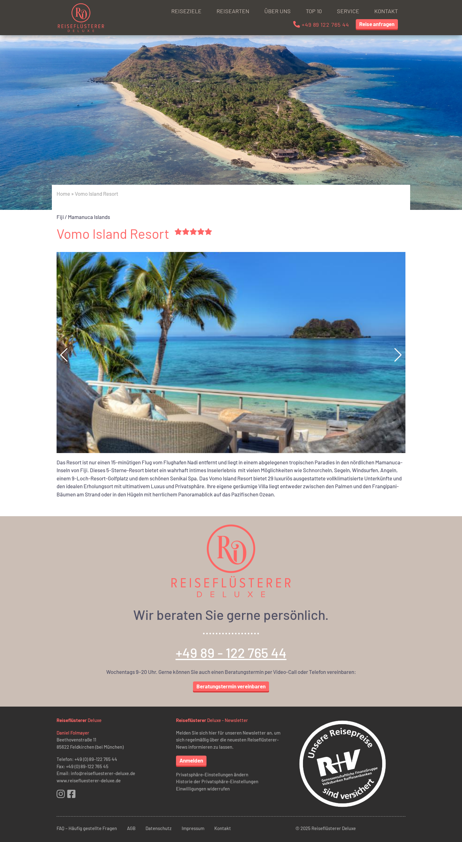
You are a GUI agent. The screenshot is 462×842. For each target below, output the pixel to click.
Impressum (193, 828)
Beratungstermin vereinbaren (231, 686)
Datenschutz (159, 828)
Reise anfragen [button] (376, 24)
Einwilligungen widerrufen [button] (203, 788)
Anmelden (191, 760)
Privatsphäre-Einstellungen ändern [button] (212, 774)
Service (348, 11)
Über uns (277, 11)
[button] (398, 355)
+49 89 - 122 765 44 (231, 652)
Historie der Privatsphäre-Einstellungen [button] (217, 781)
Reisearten (233, 11)
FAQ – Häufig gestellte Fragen (87, 828)
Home (63, 193)
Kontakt (386, 11)
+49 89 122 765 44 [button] (324, 24)
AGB (131, 828)
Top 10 (314, 11)
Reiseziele (186, 11)
